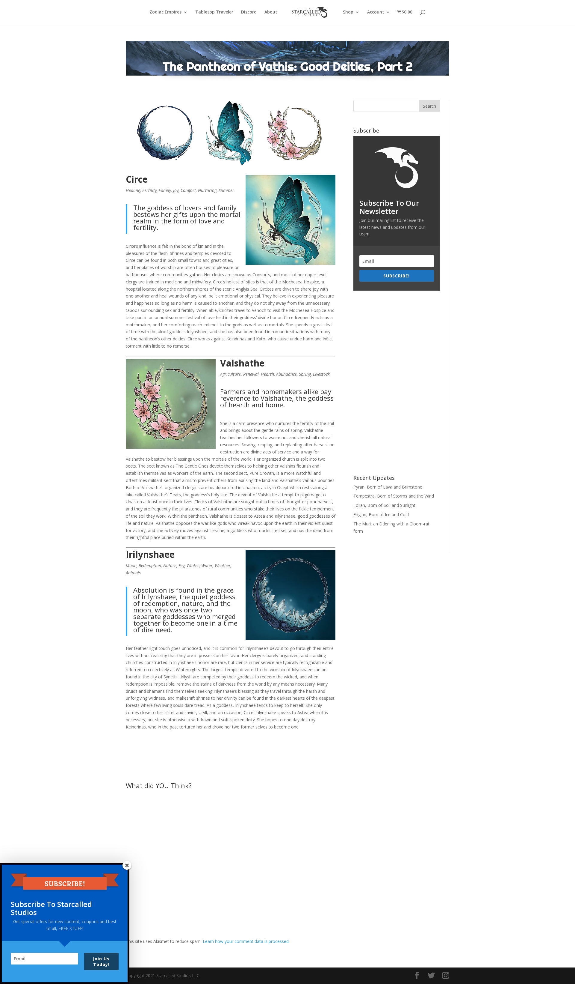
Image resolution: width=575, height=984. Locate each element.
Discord (249, 12)
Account (375, 12)
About (270, 12)
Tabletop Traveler (214, 12)
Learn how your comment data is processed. (246, 941)
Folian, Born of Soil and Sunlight (384, 505)
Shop (348, 12)
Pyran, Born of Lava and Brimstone (387, 487)
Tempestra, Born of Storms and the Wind (393, 496)
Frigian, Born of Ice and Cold (381, 514)
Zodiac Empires (165, 12)
